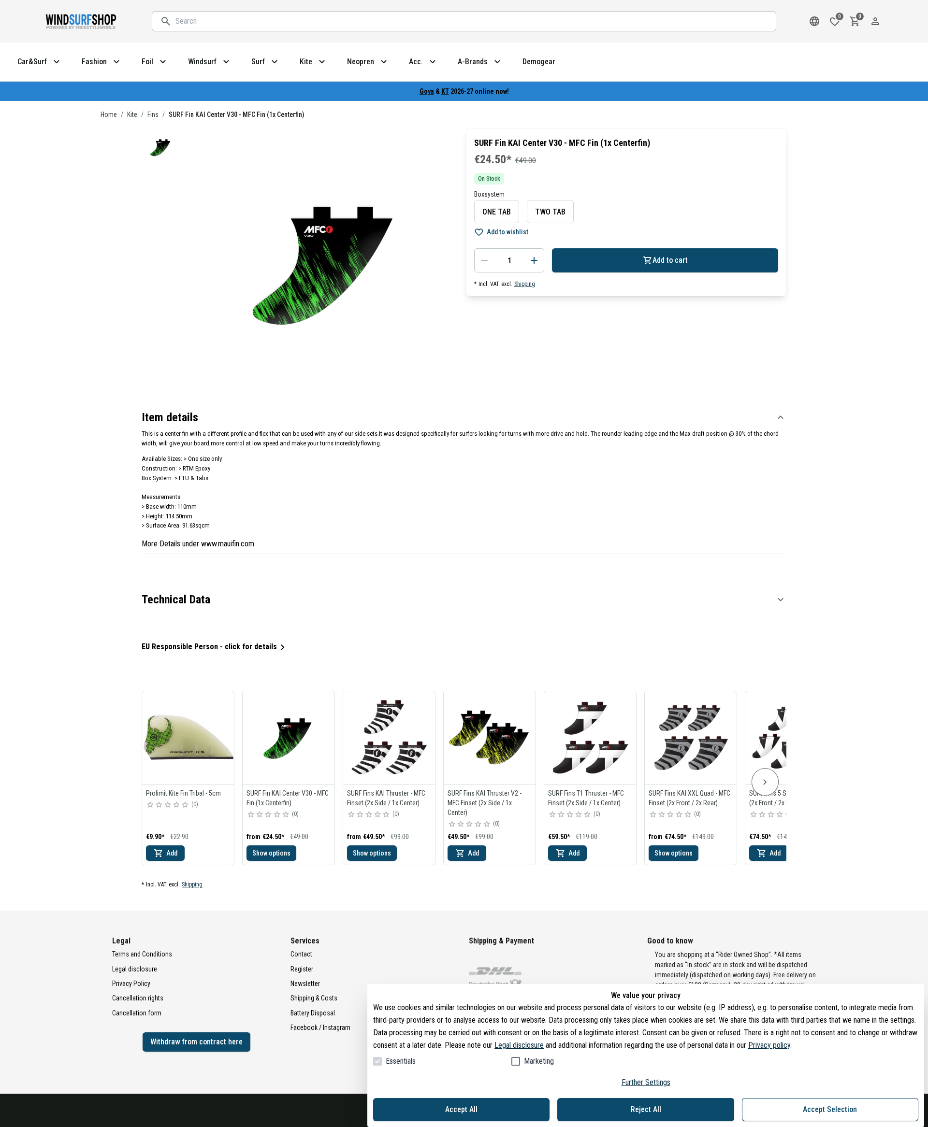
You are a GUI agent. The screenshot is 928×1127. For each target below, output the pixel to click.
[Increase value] (534, 260)
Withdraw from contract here (196, 1041)
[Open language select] (814, 21)
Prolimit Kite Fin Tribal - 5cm (183, 793)
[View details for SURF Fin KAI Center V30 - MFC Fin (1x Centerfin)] (289, 737)
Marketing (539, 1061)
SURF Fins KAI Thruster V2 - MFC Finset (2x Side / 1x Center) (485, 802)
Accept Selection (830, 1109)
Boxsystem (489, 194)
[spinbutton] (509, 260)
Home (109, 114)
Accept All (461, 1109)
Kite (132, 114)
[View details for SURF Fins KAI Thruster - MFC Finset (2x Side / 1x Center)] (389, 737)
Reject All (646, 1109)
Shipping (524, 284)
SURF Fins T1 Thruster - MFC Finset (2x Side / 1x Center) (586, 798)
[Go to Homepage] (81, 21)
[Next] (765, 782)
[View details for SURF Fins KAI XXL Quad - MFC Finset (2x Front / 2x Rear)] (691, 737)
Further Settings (646, 1082)
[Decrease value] (484, 260)
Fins (153, 114)
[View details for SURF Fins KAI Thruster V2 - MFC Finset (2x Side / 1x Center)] (490, 737)
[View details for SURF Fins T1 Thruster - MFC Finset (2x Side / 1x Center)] (590, 737)
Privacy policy (769, 1045)
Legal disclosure (519, 1045)
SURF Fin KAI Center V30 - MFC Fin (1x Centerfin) (287, 798)
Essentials (401, 1061)
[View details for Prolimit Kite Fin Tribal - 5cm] (188, 737)
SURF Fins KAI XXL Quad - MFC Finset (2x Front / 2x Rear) (689, 798)
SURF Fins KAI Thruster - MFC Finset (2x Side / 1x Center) (386, 798)
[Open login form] (875, 21)
